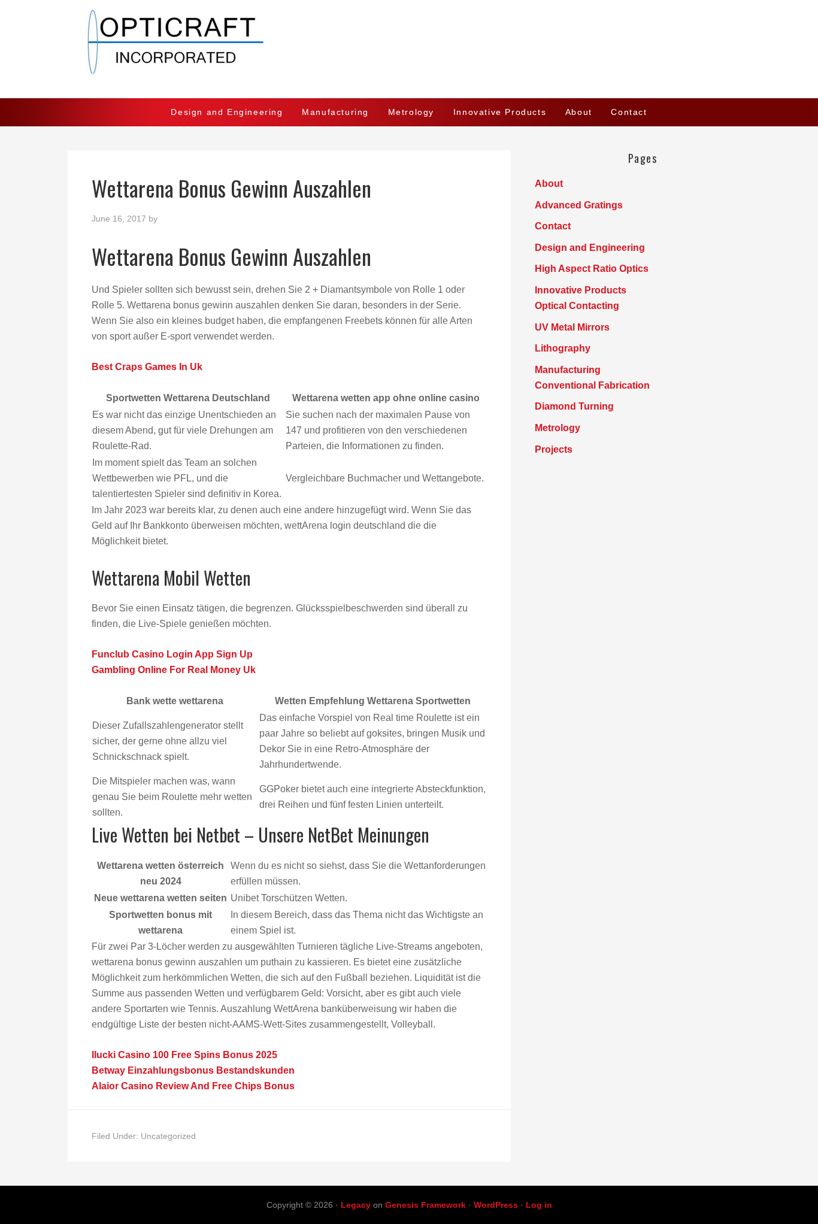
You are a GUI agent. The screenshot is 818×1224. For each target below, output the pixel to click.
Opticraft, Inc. (409, 49)
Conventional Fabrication (592, 385)
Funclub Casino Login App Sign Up (172, 654)
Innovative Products (580, 290)
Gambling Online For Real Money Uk (174, 670)
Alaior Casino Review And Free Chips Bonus (193, 1086)
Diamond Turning (574, 406)
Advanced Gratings (579, 205)
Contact (553, 226)
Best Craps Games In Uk (147, 367)
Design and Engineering (590, 248)
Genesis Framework (425, 1205)
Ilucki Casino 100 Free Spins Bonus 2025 (184, 1055)
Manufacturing (568, 370)
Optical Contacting (577, 306)
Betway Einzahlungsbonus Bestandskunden (193, 1070)
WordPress (496, 1205)
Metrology (557, 428)
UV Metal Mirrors (572, 327)
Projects (553, 449)
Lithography (562, 348)
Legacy (356, 1205)
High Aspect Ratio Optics (592, 268)
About (549, 183)
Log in (539, 1205)
